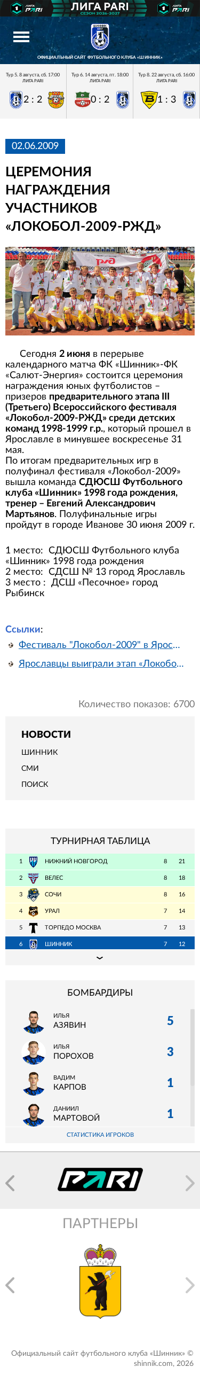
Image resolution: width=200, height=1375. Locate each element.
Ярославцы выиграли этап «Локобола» (102, 664)
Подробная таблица (100, 957)
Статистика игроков (100, 1135)
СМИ (30, 768)
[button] (9, 1183)
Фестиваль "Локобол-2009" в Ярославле (102, 645)
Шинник (39, 752)
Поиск (34, 784)
